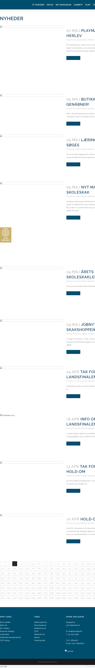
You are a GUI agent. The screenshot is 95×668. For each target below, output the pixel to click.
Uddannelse (4, 634)
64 (27, 578)
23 (21, 568)
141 (8, 598)
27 (45, 568)
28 (51, 568)
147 (45, 598)
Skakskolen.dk (39, 634)
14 (88, 563)
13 (82, 563)
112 (76, 588)
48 (51, 573)
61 (9, 578)
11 (70, 563)
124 (27, 593)
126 (39, 593)
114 (88, 588)
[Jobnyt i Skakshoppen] (32, 340)
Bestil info (3, 625)
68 (51, 578)
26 (39, 568)
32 (76, 568)
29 (58, 568)
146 (39, 598)
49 (57, 573)
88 (51, 583)
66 (39, 578)
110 (63, 588)
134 (88, 593)
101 (8, 588)
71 (70, 578)
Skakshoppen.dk (40, 622)
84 (27, 583)
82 (15, 583)
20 (2, 568)
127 (45, 593)
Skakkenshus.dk (40, 628)
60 (2, 578)
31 (70, 568)
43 (21, 573)
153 (82, 598)
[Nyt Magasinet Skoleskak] (32, 222)
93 (82, 583)
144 (27, 598)
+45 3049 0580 (73, 634)
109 (57, 588)
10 (64, 563)
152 (76, 598)
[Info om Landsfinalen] (32, 435)
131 (69, 593)
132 (76, 593)
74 (88, 578)
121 (8, 593)
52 (76, 573)
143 (21, 598)
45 (33, 573)
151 (69, 598)
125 (33, 593)
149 (57, 598)
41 (9, 573)
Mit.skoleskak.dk (40, 625)
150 (64, 598)
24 (27, 568)
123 (20, 593)
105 (33, 588)
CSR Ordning (5, 640)
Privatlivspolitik (39, 640)
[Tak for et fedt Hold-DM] (32, 485)
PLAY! (36, 631)
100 (2, 588)
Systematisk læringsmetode (10, 637)
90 (64, 583)
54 (88, 573)
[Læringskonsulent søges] (32, 156)
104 (27, 588)
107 (45, 588)
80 (2, 583)
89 (57, 583)
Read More (73, 58)
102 (14, 588)
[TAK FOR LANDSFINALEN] (32, 388)
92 (76, 583)
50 (64, 573)
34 (88, 568)
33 (82, 568)
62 (15, 578)
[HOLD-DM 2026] (32, 535)
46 (39, 573)
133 (82, 593)
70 (64, 578)
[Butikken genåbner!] (32, 112)
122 (14, 593)
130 (64, 593)
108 (51, 588)
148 (51, 598)
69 (57, 578)
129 (57, 593)
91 (70, 583)
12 (76, 563)
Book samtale (5, 622)
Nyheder (91, 40)
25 (33, 568)
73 (82, 578)
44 (27, 573)
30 (64, 568)
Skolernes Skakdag (7, 631)
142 (14, 598)
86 (39, 583)
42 (15, 573)
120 (2, 593)
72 (76, 578)
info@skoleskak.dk (75, 631)
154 (88, 598)
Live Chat (3, 666)
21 (9, 568)
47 (45, 573)
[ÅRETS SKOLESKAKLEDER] (32, 291)
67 (45, 578)
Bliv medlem (5, 628)
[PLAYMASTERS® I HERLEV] (32, 57)
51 (70, 573)
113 (82, 588)
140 (2, 598)
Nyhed (84, 40)
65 (33, 578)
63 (21, 578)
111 (70, 588)
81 (9, 583)
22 (15, 568)
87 (45, 583)
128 (51, 593)
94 (88, 583)
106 (39, 588)
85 (33, 583)
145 (33, 598)
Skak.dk (37, 637)
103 (21, 588)
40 (2, 573)
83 (21, 583)
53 (82, 573)
